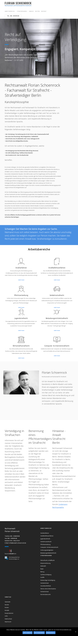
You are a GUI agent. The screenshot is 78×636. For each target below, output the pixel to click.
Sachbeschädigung (45, 574)
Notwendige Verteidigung (47, 580)
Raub (41, 569)
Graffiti (42, 577)
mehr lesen (21, 280)
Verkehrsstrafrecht (45, 541)
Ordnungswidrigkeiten (46, 550)
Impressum (8, 622)
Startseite (7, 602)
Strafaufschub (44, 583)
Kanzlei (31, 11)
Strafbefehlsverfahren (46, 536)
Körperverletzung (45, 563)
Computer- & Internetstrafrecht (49, 547)
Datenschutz (8, 619)
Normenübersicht (45, 594)
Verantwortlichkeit (45, 586)
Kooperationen (9, 613)
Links (6, 616)
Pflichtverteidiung (45, 544)
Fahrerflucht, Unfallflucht (47, 560)
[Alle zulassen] (76, 632)
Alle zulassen (27, 632)
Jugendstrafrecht (45, 539)
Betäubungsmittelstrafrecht (48, 553)
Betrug (42, 572)
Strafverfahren (44, 533)
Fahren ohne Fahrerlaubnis (48, 589)
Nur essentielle (39, 632)
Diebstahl (43, 566)
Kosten (37, 11)
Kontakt (44, 11)
